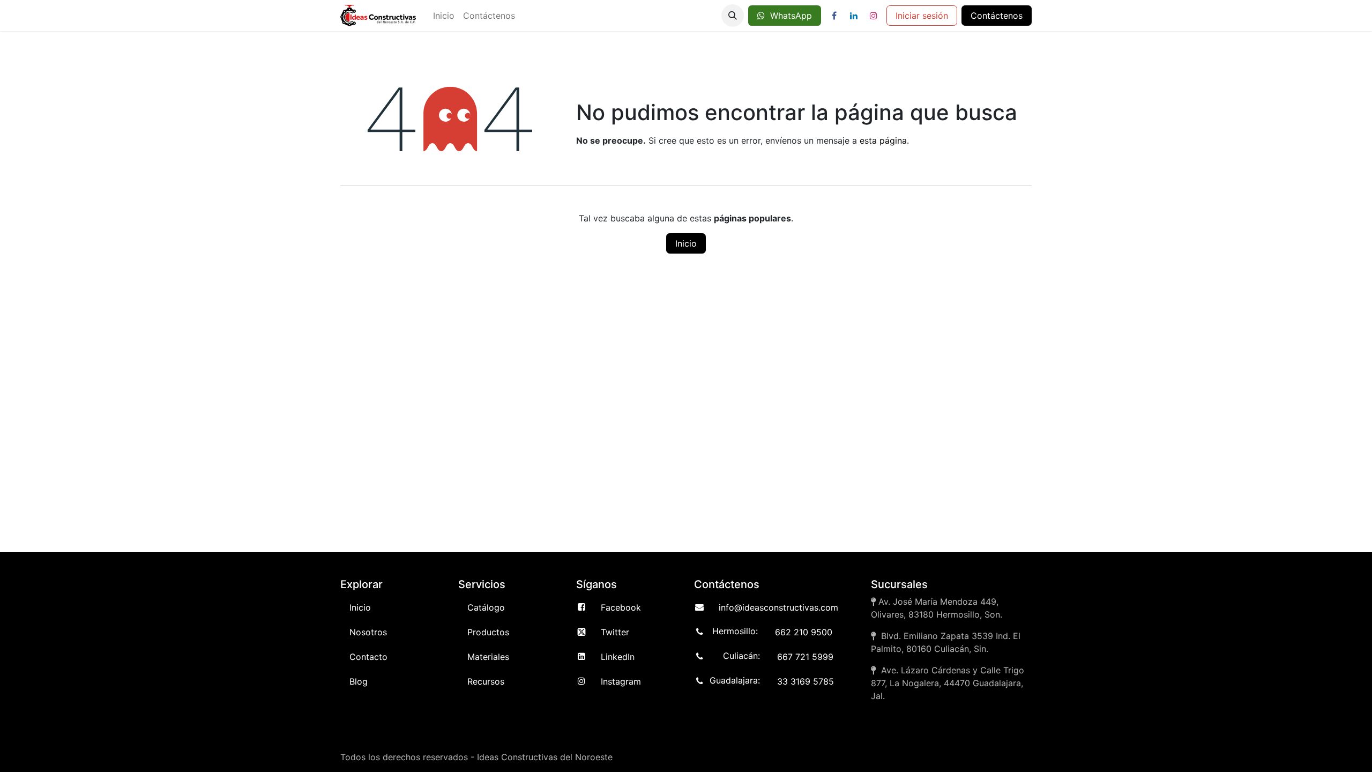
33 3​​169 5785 (805, 681)
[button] (732, 15)
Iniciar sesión (922, 15)
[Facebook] (833, 15)
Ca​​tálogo (486, 607)
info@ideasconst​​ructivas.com (778, 607)
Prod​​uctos (488, 632)
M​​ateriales (488, 656)
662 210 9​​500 (803, 632)
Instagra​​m (621, 681)
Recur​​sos (485, 681)
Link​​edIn (618, 656)
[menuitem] (444, 15)
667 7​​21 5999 (805, 656)
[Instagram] (873, 15)
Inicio (686, 243)
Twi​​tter (615, 632)
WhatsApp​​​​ (788, 15)
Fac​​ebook (621, 607)
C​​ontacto (368, 656)
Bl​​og (358, 681)
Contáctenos (997, 15)
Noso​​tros (368, 632)
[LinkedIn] (853, 15)
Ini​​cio (360, 607)
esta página (883, 140)
